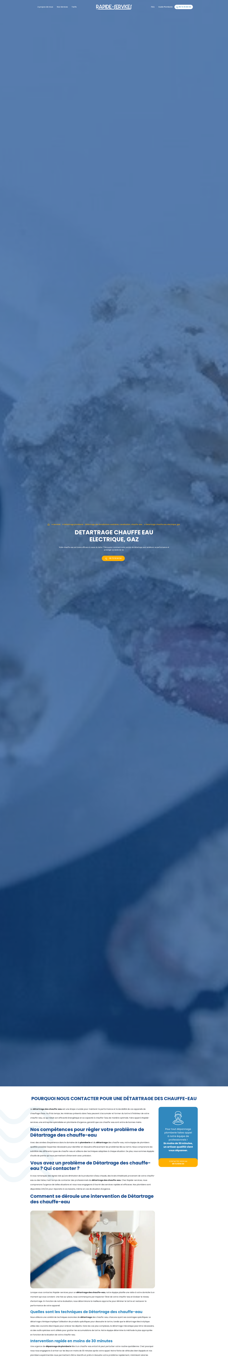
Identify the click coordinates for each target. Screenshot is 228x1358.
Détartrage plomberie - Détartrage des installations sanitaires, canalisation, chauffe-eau (103, 524)
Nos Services (62, 7)
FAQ (152, 7)
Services (56, 524)
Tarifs (74, 7)
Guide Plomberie (165, 7)
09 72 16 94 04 (184, 7)
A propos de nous (45, 7)
